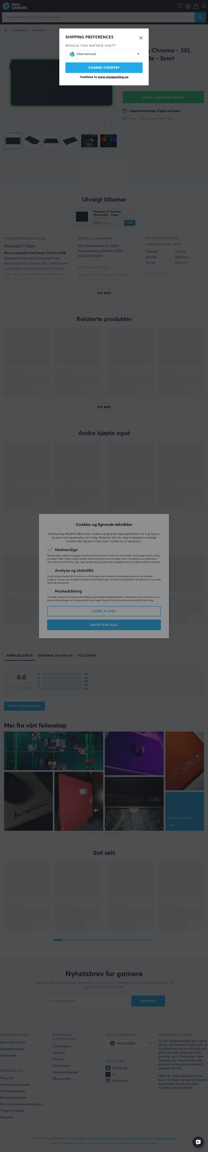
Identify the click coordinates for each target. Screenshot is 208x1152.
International (86, 54)
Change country (104, 67)
